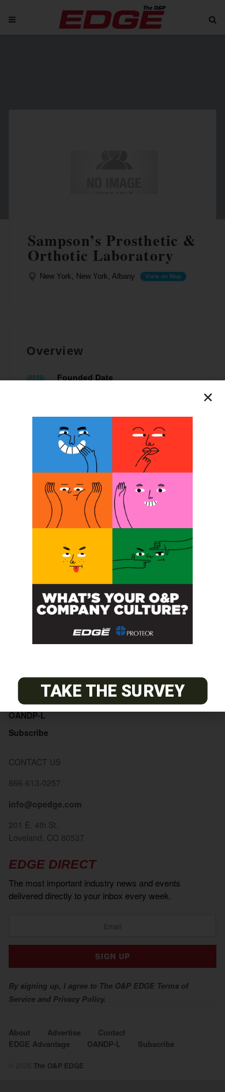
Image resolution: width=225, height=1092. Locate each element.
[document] (112, 546)
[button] (207, 397)
